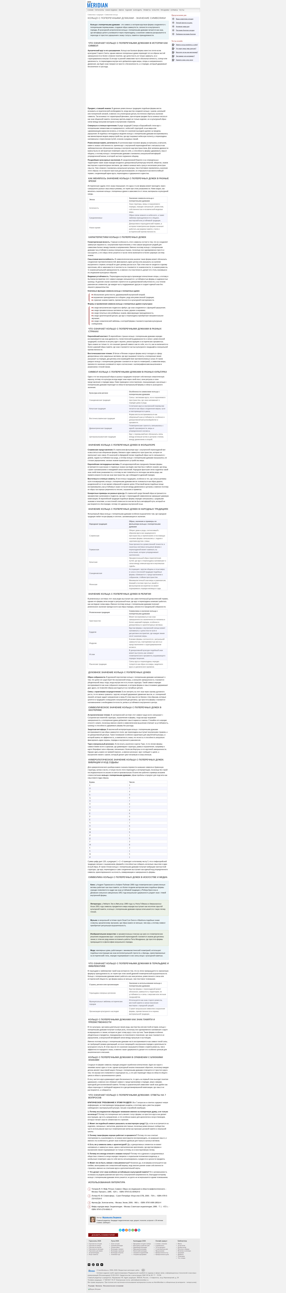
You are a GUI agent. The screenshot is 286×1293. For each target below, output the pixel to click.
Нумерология (182, 1247)
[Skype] (139, 1230)
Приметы (181, 1254)
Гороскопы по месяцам (96, 1249)
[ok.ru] (97, 1266)
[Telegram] (129, 1230)
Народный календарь (140, 1249)
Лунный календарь (117, 1245)
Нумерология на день (162, 1254)
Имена (180, 1244)
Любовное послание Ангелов (186, 34)
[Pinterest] (136, 1230)
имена (121, 10)
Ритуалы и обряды (183, 1249)
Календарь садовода (117, 1251)
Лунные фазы (115, 1247)
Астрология (181, 1245)
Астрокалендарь (94, 1252)
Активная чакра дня (182, 26)
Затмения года (115, 1254)
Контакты (99, 1286)
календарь (137, 10)
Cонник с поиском (161, 1244)
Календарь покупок (117, 1252)
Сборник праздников (139, 1254)
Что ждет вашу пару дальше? (186, 48)
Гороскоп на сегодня (95, 1244)
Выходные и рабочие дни (141, 1245)
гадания (128, 10)
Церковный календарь (140, 1247)
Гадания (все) (160, 1245)
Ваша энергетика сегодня (184, 19)
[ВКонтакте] (123, 1230)
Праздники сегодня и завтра (142, 1244)
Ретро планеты (93, 1254)
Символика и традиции (95, 15)
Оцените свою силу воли (184, 60)
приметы (147, 10)
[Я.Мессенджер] (120, 1230)
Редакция (91, 1286)
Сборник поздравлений (140, 1252)
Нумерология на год (162, 1252)
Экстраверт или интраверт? (185, 56)
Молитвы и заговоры (184, 1251)
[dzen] (101, 1266)
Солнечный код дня (162, 1249)
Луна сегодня (115, 1244)
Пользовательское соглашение (113, 1286)
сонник (90, 10)
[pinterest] (93, 1266)
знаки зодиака (111, 10)
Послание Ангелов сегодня (185, 30)
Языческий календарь (140, 1251)
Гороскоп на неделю (95, 1247)
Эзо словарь (181, 1258)
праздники (165, 10)
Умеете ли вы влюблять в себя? (187, 45)
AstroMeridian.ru (103, 1270)
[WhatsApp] (132, 1230)
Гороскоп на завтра (95, 1245)
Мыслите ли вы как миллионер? (187, 52)
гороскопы (99, 10)
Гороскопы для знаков (96, 1251)
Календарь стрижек (117, 1249)
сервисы (174, 10)
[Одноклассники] (126, 1230)
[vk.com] (89, 1266)
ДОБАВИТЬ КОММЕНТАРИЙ (103, 1235)
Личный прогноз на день (184, 23)
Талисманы (181, 1256)
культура (155, 10)
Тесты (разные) (160, 1247)
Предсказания (160, 1251)
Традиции (181, 1252)
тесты (181, 10)
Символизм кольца (111, 15)
